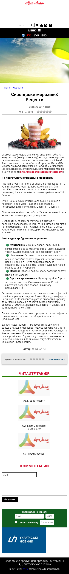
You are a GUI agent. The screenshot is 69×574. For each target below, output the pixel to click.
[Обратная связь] (37, 25)
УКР (36, 35)
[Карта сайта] (41, 25)
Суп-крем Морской (34, 453)
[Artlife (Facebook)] (50, 25)
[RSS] (45, 25)
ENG (44, 35)
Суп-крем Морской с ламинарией (33, 427)
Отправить (9, 499)
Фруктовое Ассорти (34, 400)
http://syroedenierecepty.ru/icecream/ (41, 171)
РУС (29, 35)
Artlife (25, 568)
